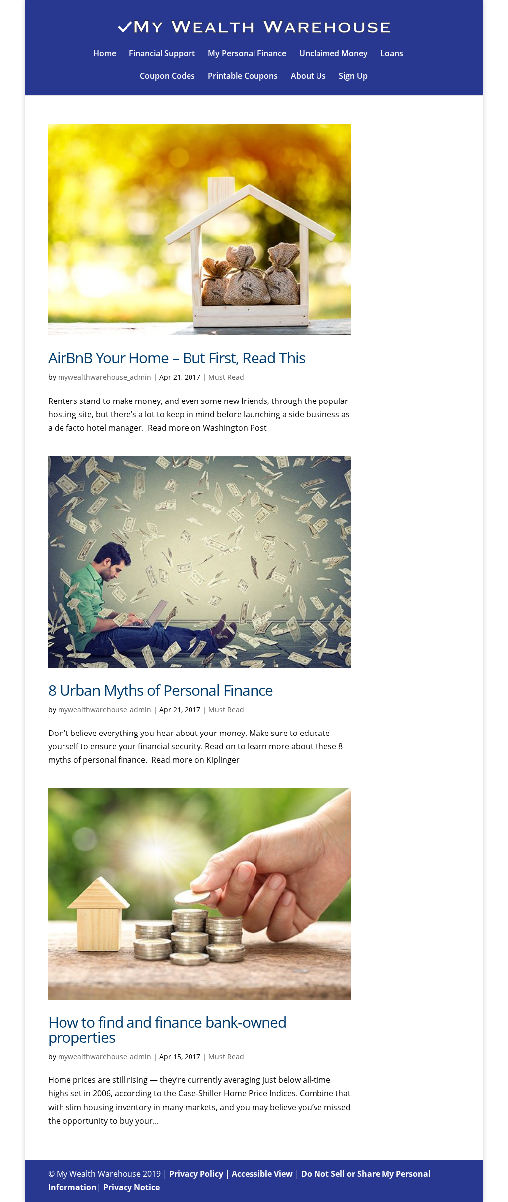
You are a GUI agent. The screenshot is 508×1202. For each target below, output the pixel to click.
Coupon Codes (167, 76)
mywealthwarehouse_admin (104, 377)
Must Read (226, 377)
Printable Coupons (243, 76)
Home (104, 54)
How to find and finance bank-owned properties (167, 1029)
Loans (392, 54)
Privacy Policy (196, 1173)
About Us (308, 76)
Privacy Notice (131, 1187)
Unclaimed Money (333, 54)
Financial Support (162, 54)
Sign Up (353, 76)
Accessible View (262, 1173)
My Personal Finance (247, 54)
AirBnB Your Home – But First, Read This (176, 357)
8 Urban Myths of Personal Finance (160, 690)
